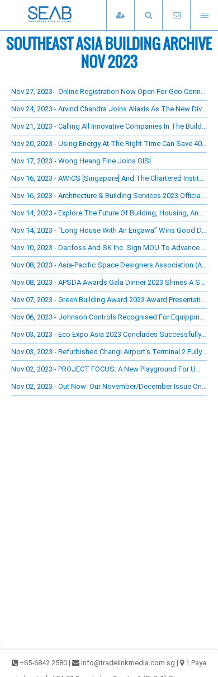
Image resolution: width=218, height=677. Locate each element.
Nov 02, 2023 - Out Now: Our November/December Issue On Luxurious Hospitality (109, 386)
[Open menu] (204, 15)
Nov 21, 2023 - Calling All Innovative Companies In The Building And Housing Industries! (109, 126)
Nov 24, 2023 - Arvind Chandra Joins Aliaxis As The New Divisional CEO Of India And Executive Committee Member (109, 109)
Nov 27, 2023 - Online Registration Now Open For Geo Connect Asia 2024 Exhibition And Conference (109, 91)
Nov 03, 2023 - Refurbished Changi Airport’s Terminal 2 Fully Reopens (109, 351)
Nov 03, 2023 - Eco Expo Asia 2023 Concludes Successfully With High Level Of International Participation (109, 334)
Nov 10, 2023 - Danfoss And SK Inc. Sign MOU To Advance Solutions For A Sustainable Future (109, 247)
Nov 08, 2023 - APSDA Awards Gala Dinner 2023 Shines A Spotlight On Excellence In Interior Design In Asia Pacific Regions (109, 282)
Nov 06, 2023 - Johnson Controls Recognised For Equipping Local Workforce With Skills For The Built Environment (109, 317)
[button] (148, 15)
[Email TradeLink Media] (176, 15)
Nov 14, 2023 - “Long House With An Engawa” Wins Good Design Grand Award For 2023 (109, 230)
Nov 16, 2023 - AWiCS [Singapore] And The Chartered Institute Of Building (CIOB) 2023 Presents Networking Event (109, 178)
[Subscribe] (120, 15)
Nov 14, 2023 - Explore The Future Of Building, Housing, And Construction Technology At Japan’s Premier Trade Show (109, 213)
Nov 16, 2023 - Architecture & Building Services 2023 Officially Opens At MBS (109, 195)
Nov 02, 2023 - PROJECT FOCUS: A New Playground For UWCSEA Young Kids (109, 369)
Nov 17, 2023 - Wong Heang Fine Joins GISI (81, 161)
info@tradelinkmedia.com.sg (128, 663)
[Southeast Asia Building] (67, 15)
